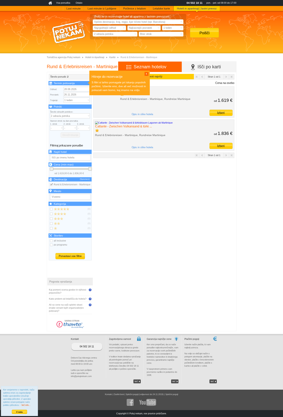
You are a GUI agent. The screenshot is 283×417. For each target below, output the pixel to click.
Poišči (204, 33)
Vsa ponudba (63, 3)
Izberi (221, 112)
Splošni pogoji (171, 394)
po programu (60, 244)
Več (136, 381)
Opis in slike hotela (142, 114)
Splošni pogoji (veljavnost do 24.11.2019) (145, 394)
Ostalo (79, 3)
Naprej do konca (231, 76)
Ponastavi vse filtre (70, 255)
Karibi (112, 57)
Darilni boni (119, 394)
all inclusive (60, 240)
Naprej (226, 76)
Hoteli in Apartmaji (94, 57)
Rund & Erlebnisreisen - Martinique (72, 184)
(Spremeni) (85, 179)
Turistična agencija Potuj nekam (63, 57)
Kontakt (108, 394)
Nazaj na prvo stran (196, 76)
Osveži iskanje (70, 135)
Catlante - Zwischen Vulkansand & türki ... (123, 126)
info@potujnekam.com (81, 376)
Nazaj (201, 76)
